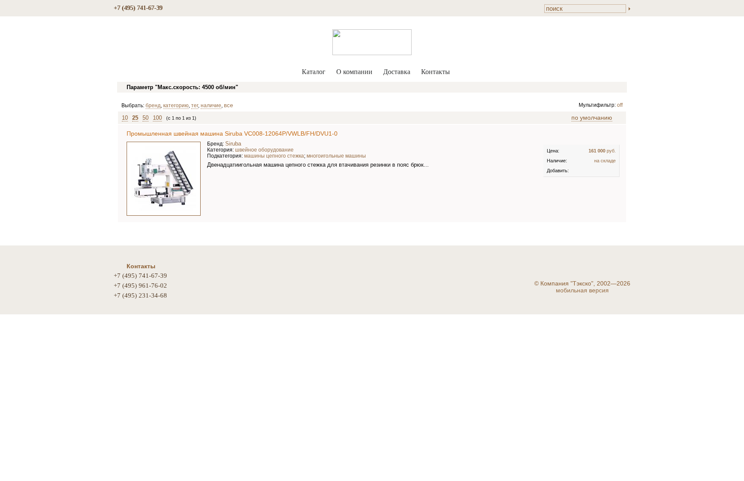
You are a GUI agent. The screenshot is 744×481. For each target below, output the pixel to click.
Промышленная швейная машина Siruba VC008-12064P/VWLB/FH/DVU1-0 (232, 133)
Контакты (435, 71)
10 (125, 118)
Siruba (233, 143)
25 (135, 118)
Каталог (314, 71)
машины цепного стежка (274, 156)
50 (146, 118)
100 (157, 118)
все (228, 105)
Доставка (396, 71)
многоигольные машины (336, 156)
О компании (354, 71)
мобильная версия (582, 290)
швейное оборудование (264, 150)
